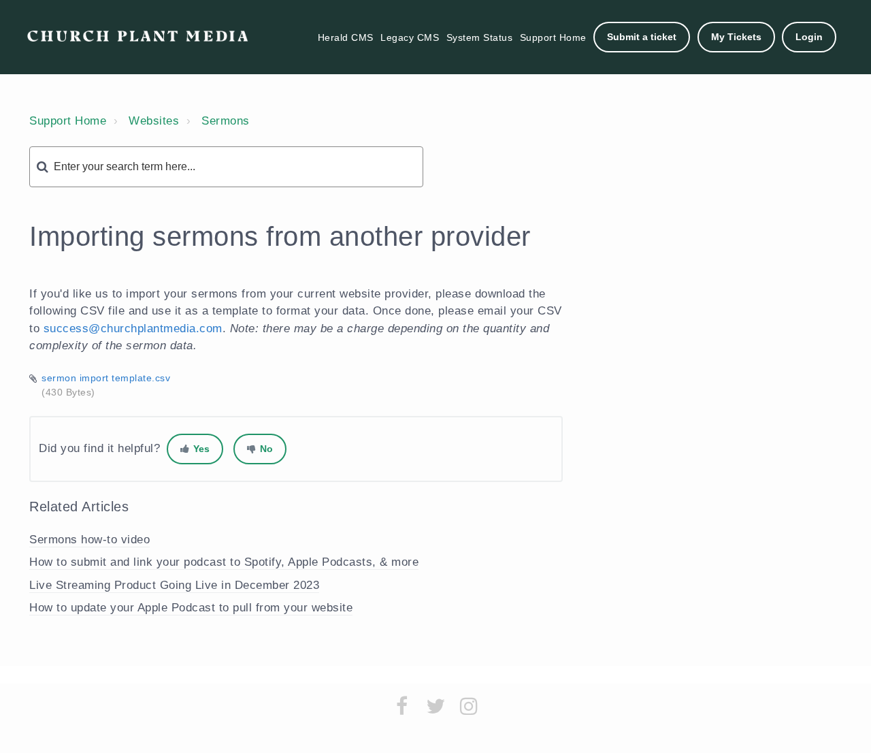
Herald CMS (346, 37)
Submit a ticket (641, 36)
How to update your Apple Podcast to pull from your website (190, 607)
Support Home (553, 37)
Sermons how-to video (89, 539)
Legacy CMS (409, 37)
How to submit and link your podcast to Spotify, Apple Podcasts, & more (223, 562)
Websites (154, 120)
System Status (479, 37)
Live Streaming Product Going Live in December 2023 (174, 585)
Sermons (225, 120)
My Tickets (736, 36)
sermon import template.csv (106, 377)
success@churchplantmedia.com (133, 328)
